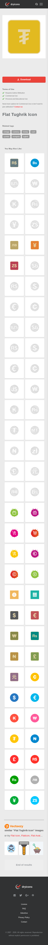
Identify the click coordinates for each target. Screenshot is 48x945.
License (24, 904)
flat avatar (36, 835)
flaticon (25, 835)
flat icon (15, 835)
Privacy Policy (24, 917)
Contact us (18, 107)
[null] (11, 848)
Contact (24, 922)
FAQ (24, 909)
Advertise (24, 913)
